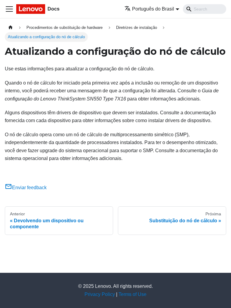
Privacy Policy (100, 294)
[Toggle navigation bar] (9, 9)
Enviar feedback (29, 187)
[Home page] (10, 27)
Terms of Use (132, 294)
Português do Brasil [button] (153, 8)
